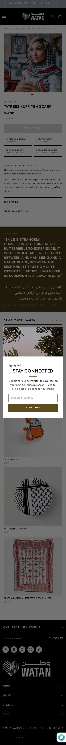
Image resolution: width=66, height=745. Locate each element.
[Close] (58, 332)
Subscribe (33, 408)
